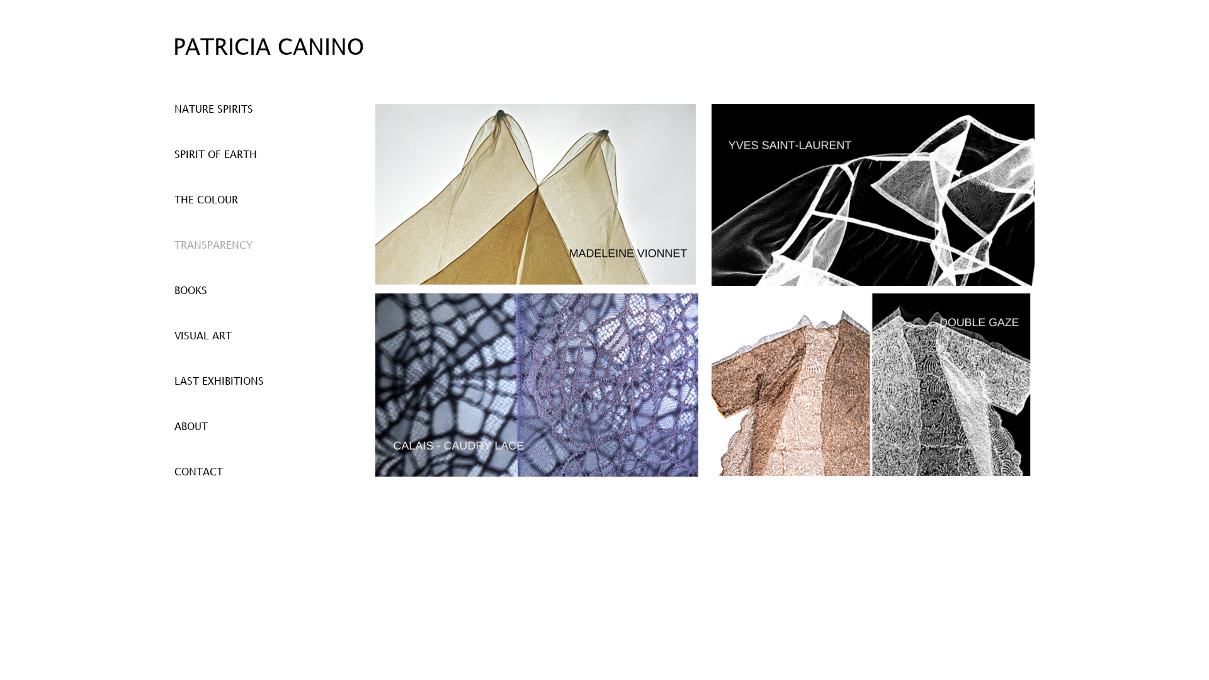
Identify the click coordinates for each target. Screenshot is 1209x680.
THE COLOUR (206, 200)
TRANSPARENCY (213, 246)
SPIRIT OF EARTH (215, 155)
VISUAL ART (203, 336)
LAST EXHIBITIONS (219, 382)
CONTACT (198, 472)
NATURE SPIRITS (213, 110)
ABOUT (191, 427)
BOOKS (190, 291)
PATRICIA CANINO (268, 48)
